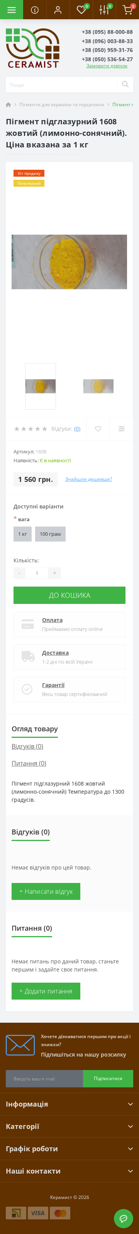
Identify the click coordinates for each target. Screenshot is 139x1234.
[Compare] (121, 429)
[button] (58, 9)
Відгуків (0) (27, 746)
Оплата (52, 620)
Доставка (55, 652)
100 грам (50, 533)
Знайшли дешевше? (88, 479)
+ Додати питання (46, 991)
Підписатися (108, 1078)
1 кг (22, 533)
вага (22, 519)
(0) (77, 428)
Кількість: (26, 560)
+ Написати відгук (46, 891)
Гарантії (53, 685)
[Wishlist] (98, 429)
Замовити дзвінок (106, 65)
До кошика (69, 595)
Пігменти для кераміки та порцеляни (61, 104)
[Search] (125, 84)
